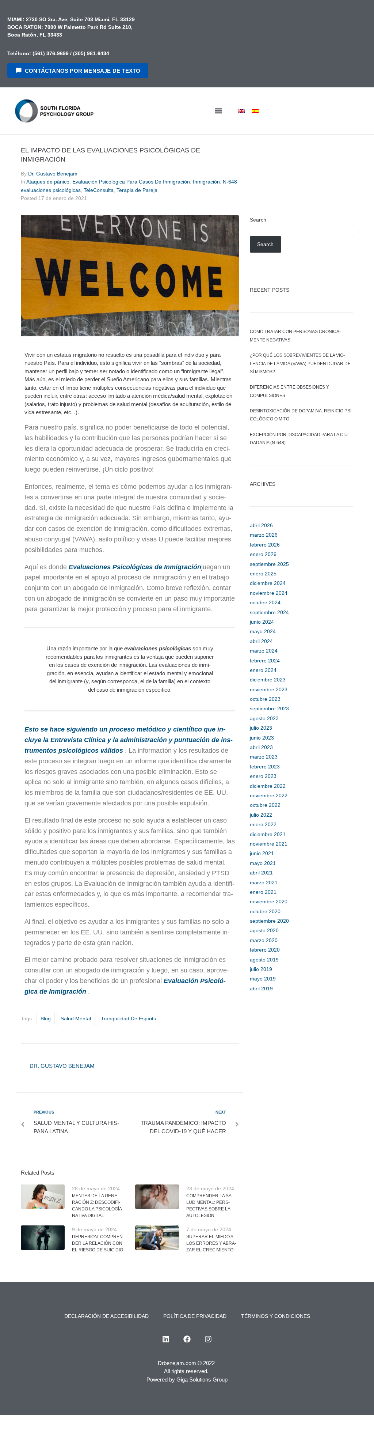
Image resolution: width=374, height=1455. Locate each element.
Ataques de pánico (47, 182)
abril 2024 (261, 641)
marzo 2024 (264, 651)
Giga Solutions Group (202, 1379)
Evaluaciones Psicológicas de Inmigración (135, 567)
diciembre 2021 (268, 834)
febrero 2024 (265, 661)
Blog (46, 1018)
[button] (218, 111)
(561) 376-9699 (51, 53)
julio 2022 (261, 815)
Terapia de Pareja (137, 190)
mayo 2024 (263, 631)
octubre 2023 (265, 699)
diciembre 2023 (268, 680)
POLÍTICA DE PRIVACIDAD (194, 1316)
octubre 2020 (265, 911)
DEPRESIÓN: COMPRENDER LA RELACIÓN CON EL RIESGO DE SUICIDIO (98, 1243)
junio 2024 (262, 622)
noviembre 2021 (268, 844)
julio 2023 (261, 728)
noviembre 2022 (268, 795)
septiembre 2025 (269, 564)
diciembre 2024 (268, 583)
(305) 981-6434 (91, 53)
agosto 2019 (264, 960)
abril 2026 (261, 525)
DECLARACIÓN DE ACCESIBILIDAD (106, 1316)
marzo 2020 (264, 940)
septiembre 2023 (269, 708)
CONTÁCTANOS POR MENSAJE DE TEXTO (82, 71)
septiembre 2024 (269, 612)
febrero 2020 (265, 950)
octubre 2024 (265, 602)
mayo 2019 (263, 979)
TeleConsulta (99, 190)
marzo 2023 (264, 757)
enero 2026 (263, 554)
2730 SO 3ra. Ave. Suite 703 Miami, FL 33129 (79, 19)
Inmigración (206, 182)
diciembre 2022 (268, 786)
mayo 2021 (263, 863)
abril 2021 (261, 873)
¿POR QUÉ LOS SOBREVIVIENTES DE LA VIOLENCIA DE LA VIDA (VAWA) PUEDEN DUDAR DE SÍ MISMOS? (300, 363)
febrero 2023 (265, 767)
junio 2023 (262, 738)
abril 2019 (261, 988)
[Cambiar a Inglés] (241, 111)
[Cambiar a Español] (255, 111)
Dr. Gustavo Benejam (52, 174)
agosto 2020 (264, 930)
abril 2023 (261, 747)
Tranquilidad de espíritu (128, 1018)
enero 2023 (263, 776)
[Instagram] (208, 1339)
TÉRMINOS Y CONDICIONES (275, 1316)
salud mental (76, 1018)
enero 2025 (263, 574)
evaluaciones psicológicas (157, 648)
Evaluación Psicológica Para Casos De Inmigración (131, 182)
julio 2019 (261, 969)
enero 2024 (263, 670)
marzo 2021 (264, 882)
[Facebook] (187, 1339)
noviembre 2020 (268, 901)
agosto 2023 (264, 718)
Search (258, 220)
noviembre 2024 (268, 593)
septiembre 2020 (269, 921)
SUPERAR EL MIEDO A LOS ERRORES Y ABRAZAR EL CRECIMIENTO (211, 1243)
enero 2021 (263, 892)
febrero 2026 (265, 545)
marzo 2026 (264, 535)
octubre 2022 (265, 805)
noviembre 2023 (268, 689)
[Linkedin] (166, 1339)
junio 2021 (262, 853)
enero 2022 (263, 824)
